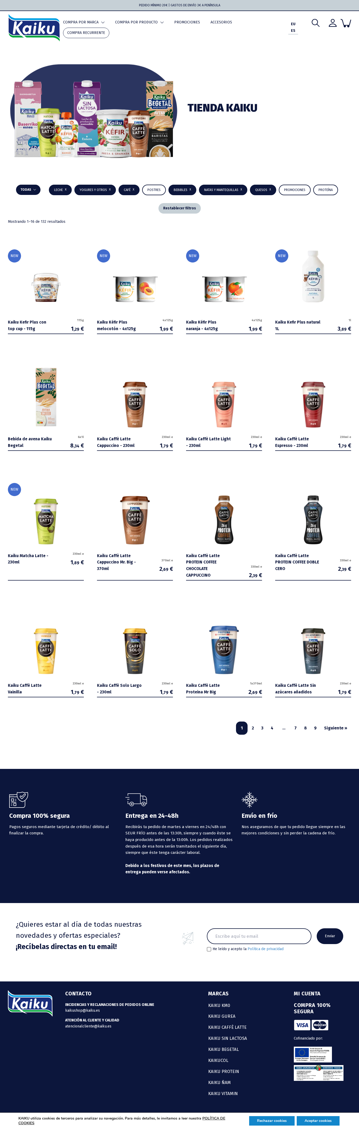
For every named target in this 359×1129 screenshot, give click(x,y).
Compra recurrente (86, 33)
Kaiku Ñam (219, 1082)
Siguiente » (335, 727)
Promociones (187, 22)
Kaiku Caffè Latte (227, 1027)
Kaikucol (218, 1060)
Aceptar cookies (318, 1120)
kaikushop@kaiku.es (82, 1010)
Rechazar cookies (272, 1120)
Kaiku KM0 (219, 1005)
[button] (182, 190)
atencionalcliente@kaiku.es (88, 1026)
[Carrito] (346, 23)
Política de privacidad (266, 949)
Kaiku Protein (223, 1071)
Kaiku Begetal (223, 1049)
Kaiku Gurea (221, 1016)
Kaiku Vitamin (223, 1093)
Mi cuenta (307, 993)
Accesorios (221, 22)
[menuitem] (293, 24)
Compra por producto (136, 22)
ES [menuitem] (293, 31)
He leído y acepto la (248, 949)
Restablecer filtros (179, 208)
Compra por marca (81, 22)
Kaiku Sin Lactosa (227, 1038)
